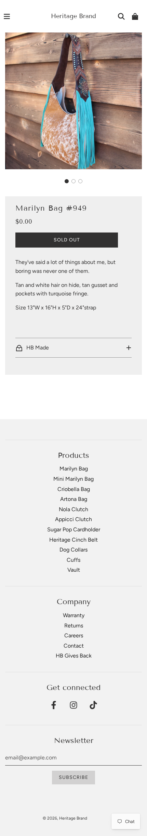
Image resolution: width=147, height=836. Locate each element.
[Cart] (135, 16)
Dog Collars (73, 549)
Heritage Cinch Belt (73, 539)
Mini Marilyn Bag (73, 479)
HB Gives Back (74, 655)
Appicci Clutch (73, 519)
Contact (74, 645)
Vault (73, 570)
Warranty (73, 615)
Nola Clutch (73, 509)
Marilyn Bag (73, 468)
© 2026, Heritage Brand (65, 818)
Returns (73, 625)
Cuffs (73, 560)
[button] (67, 181)
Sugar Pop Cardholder (73, 529)
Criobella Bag (73, 489)
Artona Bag (73, 499)
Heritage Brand (73, 16)
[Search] (121, 16)
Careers (73, 635)
